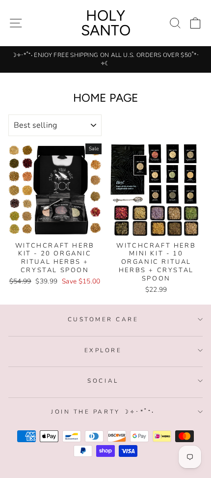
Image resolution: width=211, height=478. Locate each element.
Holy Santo (106, 22)
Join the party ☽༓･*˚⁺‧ (103, 412)
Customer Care (103, 319)
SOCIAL (102, 381)
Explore (103, 350)
